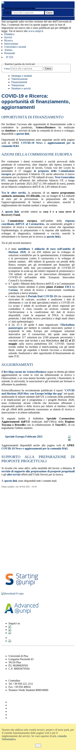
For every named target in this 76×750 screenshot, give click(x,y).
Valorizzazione (19, 78)
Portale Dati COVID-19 (42, 296)
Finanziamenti (19, 82)
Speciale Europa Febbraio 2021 (24, 436)
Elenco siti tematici (19, 717)
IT (2, 18)
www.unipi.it (35, 30)
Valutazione (17, 85)
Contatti (10, 494)
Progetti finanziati (17, 545)
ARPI (7, 564)
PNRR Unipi (10, 554)
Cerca (7, 12)
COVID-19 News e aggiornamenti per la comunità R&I (34, 448)
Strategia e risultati (21, 75)
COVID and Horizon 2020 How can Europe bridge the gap (38, 392)
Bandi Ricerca (13, 513)
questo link (22, 133)
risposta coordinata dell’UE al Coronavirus (38, 222)
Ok (38, 745)
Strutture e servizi (21, 88)
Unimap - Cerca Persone (22, 705)
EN (7, 18)
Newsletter (12, 503)
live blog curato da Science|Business (25, 371)
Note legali (14, 714)
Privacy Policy (16, 711)
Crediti (12, 708)
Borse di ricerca (15, 522)
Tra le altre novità (13, 192)
